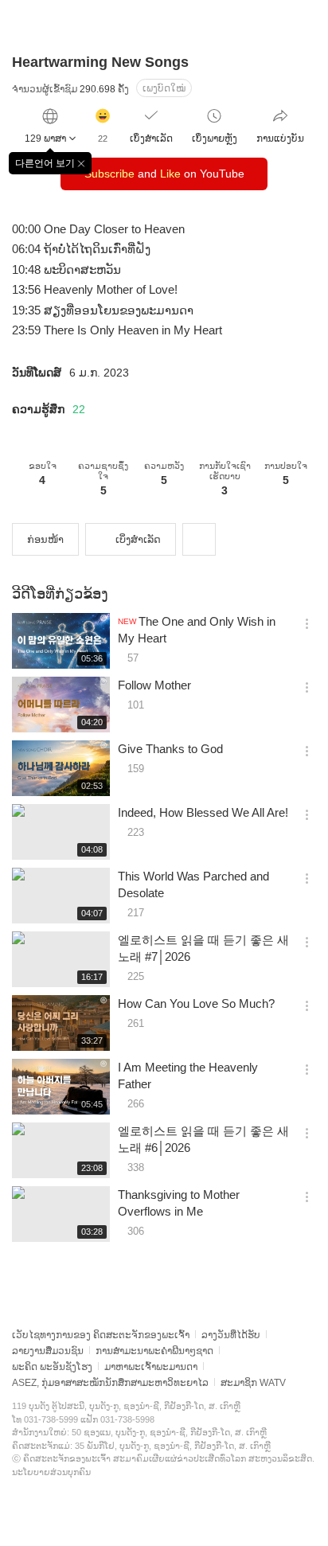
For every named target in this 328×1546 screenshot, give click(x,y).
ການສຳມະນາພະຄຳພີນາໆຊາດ (154, 1351)
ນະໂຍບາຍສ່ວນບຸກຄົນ (51, 1472)
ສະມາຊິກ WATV (253, 1382)
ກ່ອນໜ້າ (45, 539)
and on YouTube (164, 173)
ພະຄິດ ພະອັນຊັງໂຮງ (52, 1366)
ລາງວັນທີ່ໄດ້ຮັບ (230, 1335)
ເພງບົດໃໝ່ (164, 88)
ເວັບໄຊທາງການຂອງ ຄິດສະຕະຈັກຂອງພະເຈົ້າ (100, 1335)
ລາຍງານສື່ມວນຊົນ (48, 1351)
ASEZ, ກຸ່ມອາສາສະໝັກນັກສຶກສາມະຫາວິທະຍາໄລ (110, 1382)
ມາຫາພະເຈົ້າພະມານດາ (150, 1366)
